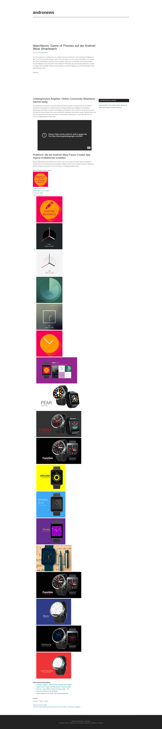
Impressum (87, 721)
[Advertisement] (81, 29)
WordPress (94, 723)
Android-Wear (42, 707)
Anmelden (100, 723)
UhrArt (41, 193)
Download (36, 188)
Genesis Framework (84, 723)
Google (45, 705)
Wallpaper (77, 707)
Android (40, 705)
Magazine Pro (73, 723)
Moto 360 (53, 707)
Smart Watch (63, 707)
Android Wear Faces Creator (41, 191)
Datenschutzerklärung (77, 721)
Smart (57, 707)
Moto (48, 707)
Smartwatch (71, 707)
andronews (43, 12)
